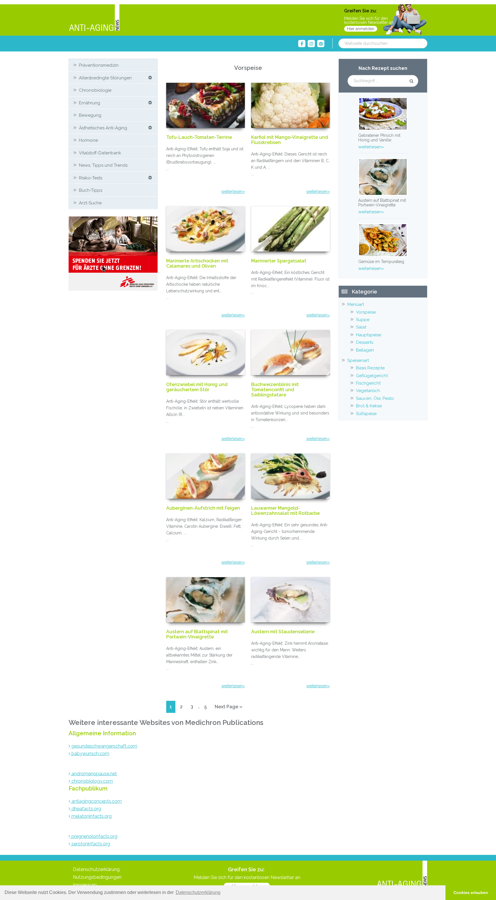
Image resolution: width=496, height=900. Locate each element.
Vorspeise (366, 312)
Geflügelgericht (372, 375)
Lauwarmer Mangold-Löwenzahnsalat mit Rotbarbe (285, 511)
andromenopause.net (93, 773)
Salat (361, 327)
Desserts (364, 342)
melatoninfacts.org (91, 816)
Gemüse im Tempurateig (381, 261)
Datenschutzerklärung (96, 869)
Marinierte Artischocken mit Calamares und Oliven (197, 263)
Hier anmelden (360, 28)
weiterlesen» (233, 191)
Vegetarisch (368, 390)
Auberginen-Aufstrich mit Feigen (203, 508)
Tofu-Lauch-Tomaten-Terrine (199, 137)
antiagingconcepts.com (96, 801)
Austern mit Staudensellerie (283, 631)
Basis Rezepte (370, 368)
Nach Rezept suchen (383, 68)
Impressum (85, 885)
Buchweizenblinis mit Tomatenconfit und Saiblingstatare (275, 390)
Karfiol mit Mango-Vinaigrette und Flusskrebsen (289, 140)
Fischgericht (368, 383)
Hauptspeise (368, 334)
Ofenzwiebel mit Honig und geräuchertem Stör (197, 387)
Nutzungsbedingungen (97, 877)
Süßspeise (366, 413)
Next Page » (228, 708)
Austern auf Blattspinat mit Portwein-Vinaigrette (197, 634)
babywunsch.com (89, 753)
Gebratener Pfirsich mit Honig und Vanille (379, 137)
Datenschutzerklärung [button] (198, 892)
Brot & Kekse (369, 405)
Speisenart (358, 360)
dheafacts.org (85, 808)
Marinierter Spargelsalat (278, 261)
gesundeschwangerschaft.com (103, 746)
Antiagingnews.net (94, 18)
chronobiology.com (91, 781)
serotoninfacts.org (90, 844)
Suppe (362, 319)
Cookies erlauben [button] (471, 892)
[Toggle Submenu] (150, 78)
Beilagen (365, 350)
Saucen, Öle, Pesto (375, 398)
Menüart (355, 304)
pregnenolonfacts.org (93, 836)
